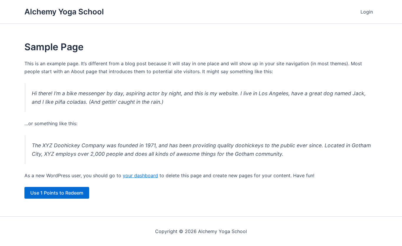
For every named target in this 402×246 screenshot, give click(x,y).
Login (367, 12)
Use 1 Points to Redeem (56, 193)
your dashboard (140, 175)
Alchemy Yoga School (64, 11)
